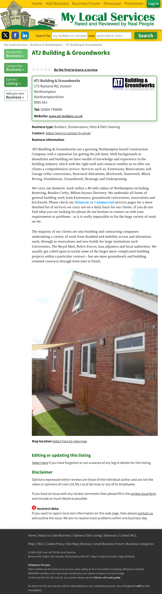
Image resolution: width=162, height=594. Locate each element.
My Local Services (66, 552)
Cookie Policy (55, 544)
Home (32, 535)
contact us (145, 513)
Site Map (72, 544)
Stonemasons (78, 126)
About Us (44, 535)
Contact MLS (127, 535)
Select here (40, 462)
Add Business (62, 535)
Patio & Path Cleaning (104, 126)
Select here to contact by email (68, 133)
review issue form (143, 493)
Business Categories (140, 544)
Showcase (110, 535)
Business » (15, 54)
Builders (60, 126)
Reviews (86, 544)
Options (78, 535)
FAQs (31, 544)
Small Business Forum (109, 544)
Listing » (13, 81)
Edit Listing (93, 535)
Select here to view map (69, 441)
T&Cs (40, 544)
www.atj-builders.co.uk (65, 116)
